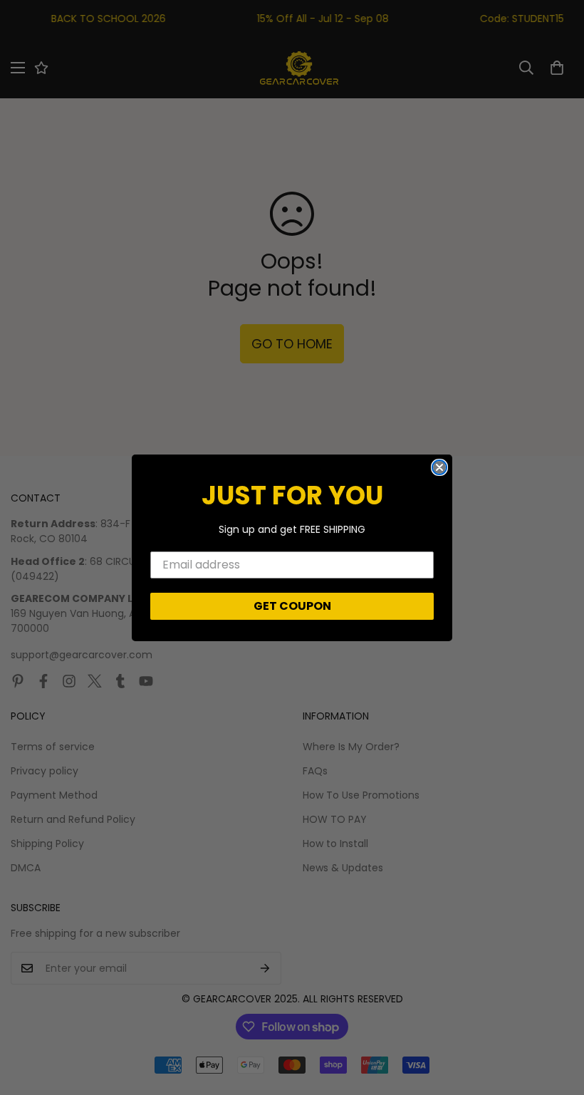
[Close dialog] (439, 467)
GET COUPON (292, 606)
